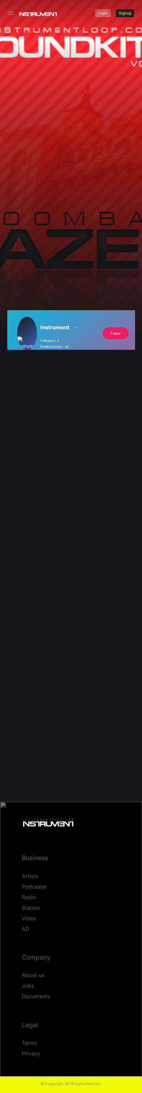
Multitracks (65, 213)
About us (33, 975)
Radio (29, 897)
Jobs (28, 985)
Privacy (31, 1053)
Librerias (104, 216)
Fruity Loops (45, 213)
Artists (30, 876)
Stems (37, 219)
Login (103, 13)
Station (31, 907)
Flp (35, 213)
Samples (87, 213)
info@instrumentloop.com (49, 518)
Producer (77, 213)
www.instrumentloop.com (49, 514)
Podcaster (34, 886)
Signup (125, 13)
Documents (36, 996)
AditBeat (76, 687)
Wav (44, 219)
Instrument (48, 197)
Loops (55, 213)
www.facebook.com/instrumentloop (55, 525)
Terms (29, 1042)
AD (25, 929)
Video (29, 918)
